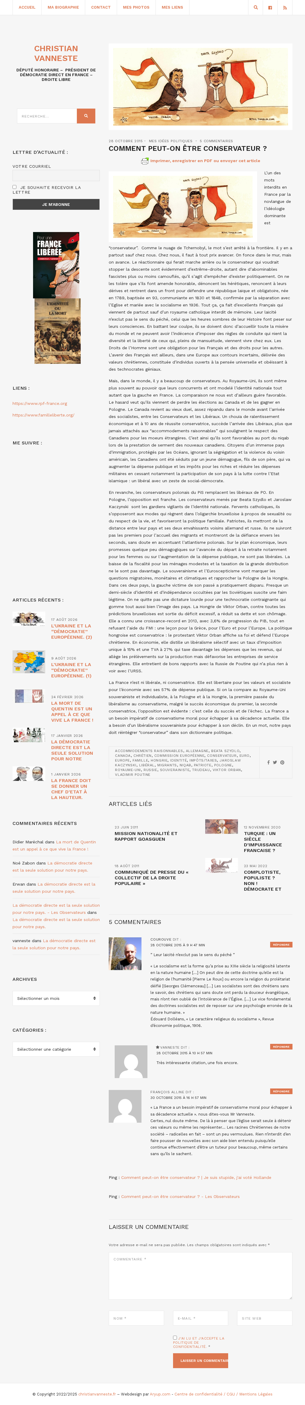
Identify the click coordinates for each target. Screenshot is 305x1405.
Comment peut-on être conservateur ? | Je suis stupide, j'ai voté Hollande (196, 1177)
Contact (101, 7)
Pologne (223, 765)
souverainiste (175, 770)
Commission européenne (179, 756)
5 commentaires (216, 141)
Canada (123, 756)
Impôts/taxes (203, 760)
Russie (150, 770)
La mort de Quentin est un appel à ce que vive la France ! (72, 711)
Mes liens (172, 7)
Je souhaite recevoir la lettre (47, 190)
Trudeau (201, 770)
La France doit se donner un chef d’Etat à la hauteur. (71, 789)
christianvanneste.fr (97, 1394)
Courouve (160, 939)
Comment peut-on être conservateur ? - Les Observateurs (180, 1196)
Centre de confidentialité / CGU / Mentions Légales (224, 1394)
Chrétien (142, 756)
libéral (147, 765)
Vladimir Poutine (132, 775)
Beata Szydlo (225, 751)
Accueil (27, 7)
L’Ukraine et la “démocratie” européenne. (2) (71, 631)
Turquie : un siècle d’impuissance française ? (263, 842)
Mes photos (136, 7)
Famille (140, 760)
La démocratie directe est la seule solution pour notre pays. (72, 753)
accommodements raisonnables (149, 751)
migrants (167, 765)
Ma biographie (63, 7)
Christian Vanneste (56, 53)
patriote (202, 765)
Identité (178, 760)
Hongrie (159, 760)
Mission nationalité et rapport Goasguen (146, 836)
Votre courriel (32, 166)
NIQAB (185, 765)
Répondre (281, 944)
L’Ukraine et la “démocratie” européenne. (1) (71, 670)
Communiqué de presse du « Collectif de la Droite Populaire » (152, 877)
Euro (244, 756)
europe (122, 760)
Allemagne (197, 751)
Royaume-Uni (128, 770)
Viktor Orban (227, 770)
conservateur (221, 756)
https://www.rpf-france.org (40, 403)
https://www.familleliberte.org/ (43, 415)
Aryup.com (160, 1394)
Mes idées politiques (171, 141)
